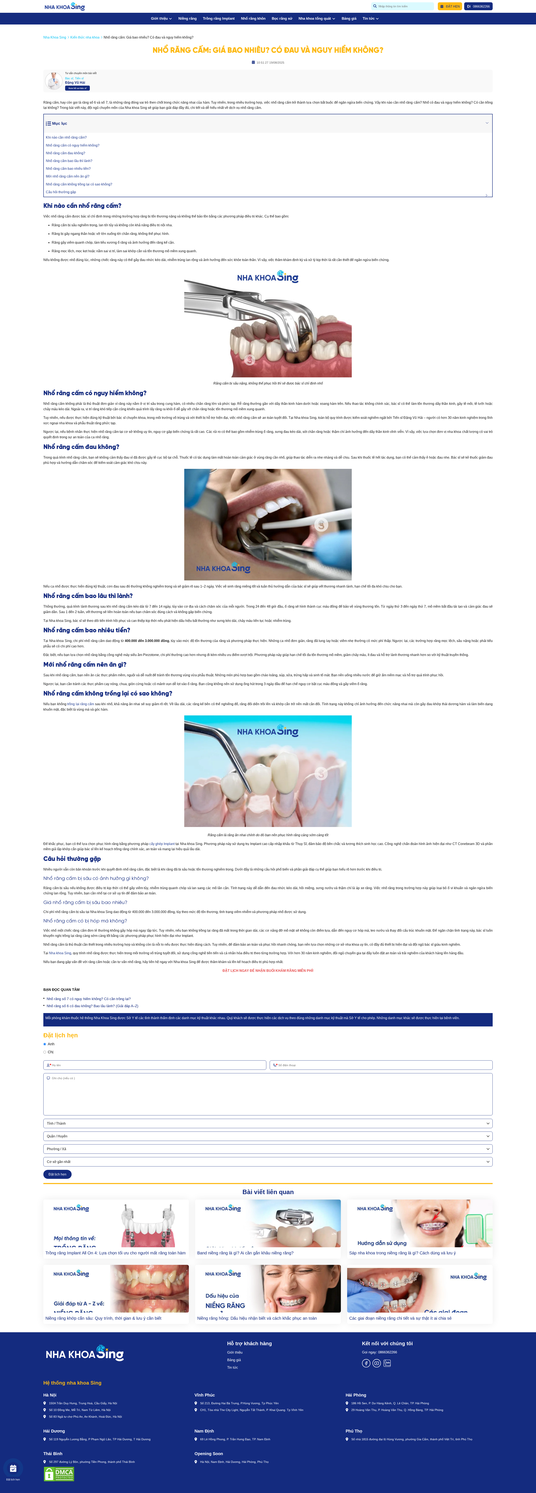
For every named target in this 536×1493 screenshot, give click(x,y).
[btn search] (375, 6)
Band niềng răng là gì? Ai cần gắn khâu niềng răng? (245, 1253)
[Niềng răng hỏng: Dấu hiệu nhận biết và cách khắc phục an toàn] (268, 1289)
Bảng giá (349, 19)
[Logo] (115, 1353)
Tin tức (369, 19)
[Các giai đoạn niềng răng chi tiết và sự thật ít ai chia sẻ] (420, 1289)
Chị (50, 1052)
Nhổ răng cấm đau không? (65, 153)
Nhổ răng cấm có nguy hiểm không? (72, 145)
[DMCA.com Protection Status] (59, 1474)
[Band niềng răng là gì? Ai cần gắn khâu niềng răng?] (268, 1223)
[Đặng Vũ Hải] (54, 81)
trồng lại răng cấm (80, 704)
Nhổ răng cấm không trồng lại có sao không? (79, 184)
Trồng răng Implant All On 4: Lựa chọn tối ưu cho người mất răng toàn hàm (115, 1253)
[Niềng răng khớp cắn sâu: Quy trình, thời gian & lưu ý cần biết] (116, 1289)
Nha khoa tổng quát (315, 19)
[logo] (64, 6)
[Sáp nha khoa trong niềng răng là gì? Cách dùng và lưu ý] (420, 1223)
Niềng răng (187, 19)
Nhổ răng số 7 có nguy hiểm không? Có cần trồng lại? (89, 999)
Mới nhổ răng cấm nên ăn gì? (67, 176)
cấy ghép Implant (162, 844)
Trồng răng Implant (219, 19)
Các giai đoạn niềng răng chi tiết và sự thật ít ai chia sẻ (400, 1318)
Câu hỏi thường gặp (61, 192)
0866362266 (481, 6)
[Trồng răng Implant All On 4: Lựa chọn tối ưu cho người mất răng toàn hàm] (116, 1223)
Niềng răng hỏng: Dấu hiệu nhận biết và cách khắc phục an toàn (257, 1318)
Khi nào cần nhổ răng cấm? (66, 137)
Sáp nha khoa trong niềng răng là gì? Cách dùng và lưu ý (402, 1253)
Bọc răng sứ (282, 19)
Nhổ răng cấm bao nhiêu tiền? (68, 168)
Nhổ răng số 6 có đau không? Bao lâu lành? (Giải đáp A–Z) (92, 1006)
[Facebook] (366, 1366)
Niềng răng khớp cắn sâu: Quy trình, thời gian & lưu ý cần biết (103, 1318)
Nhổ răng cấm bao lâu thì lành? (69, 161)
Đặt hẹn (453, 6)
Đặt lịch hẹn (57, 1174)
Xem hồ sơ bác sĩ (77, 88)
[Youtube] (376, 1366)
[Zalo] (387, 1366)
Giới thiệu (159, 19)
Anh (51, 1044)
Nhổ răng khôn (253, 19)
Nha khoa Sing (60, 953)
